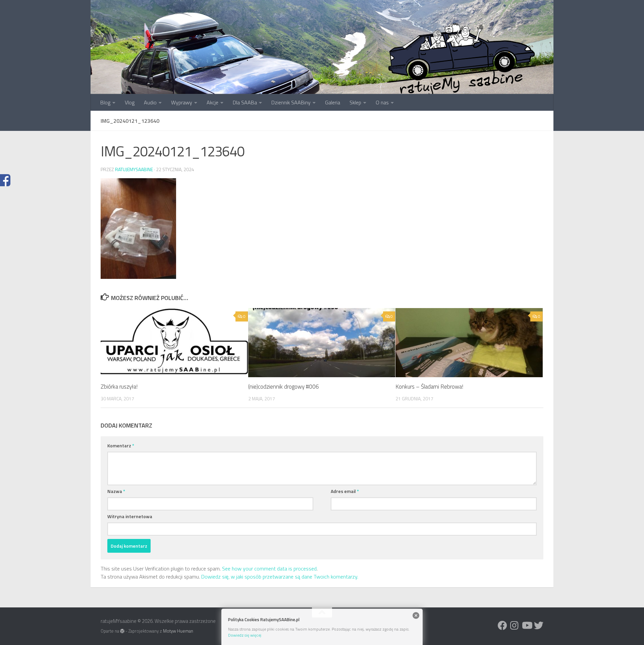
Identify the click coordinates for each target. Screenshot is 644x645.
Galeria (332, 102)
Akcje (212, 102)
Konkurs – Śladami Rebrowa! (429, 386)
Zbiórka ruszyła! (119, 386)
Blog (105, 102)
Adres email (345, 491)
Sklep (355, 102)
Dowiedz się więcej (244, 635)
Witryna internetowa (129, 516)
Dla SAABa (245, 102)
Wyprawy (181, 102)
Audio (150, 102)
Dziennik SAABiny (291, 102)
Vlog (130, 102)
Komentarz (120, 445)
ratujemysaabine (134, 169)
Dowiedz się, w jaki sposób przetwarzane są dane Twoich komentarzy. (279, 577)
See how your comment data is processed (269, 568)
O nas (382, 102)
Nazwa (116, 491)
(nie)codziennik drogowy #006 (283, 386)
